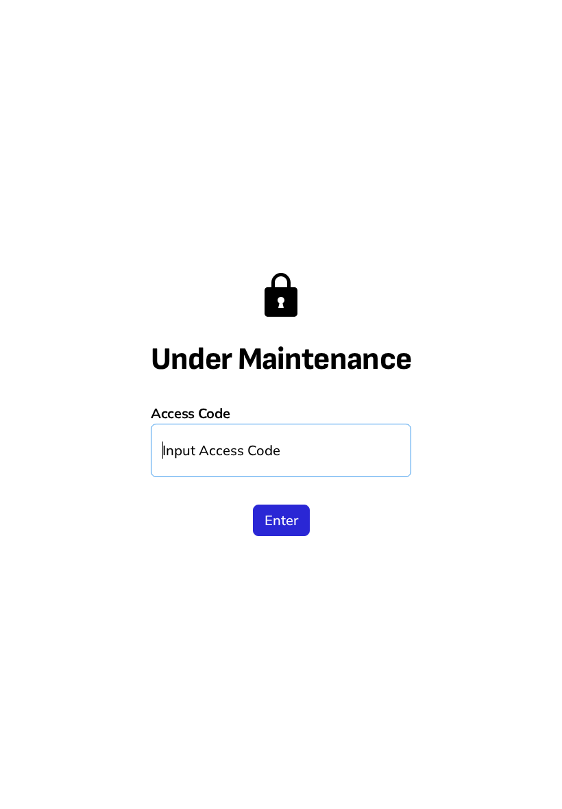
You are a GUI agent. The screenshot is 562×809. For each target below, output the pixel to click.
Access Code (190, 413)
